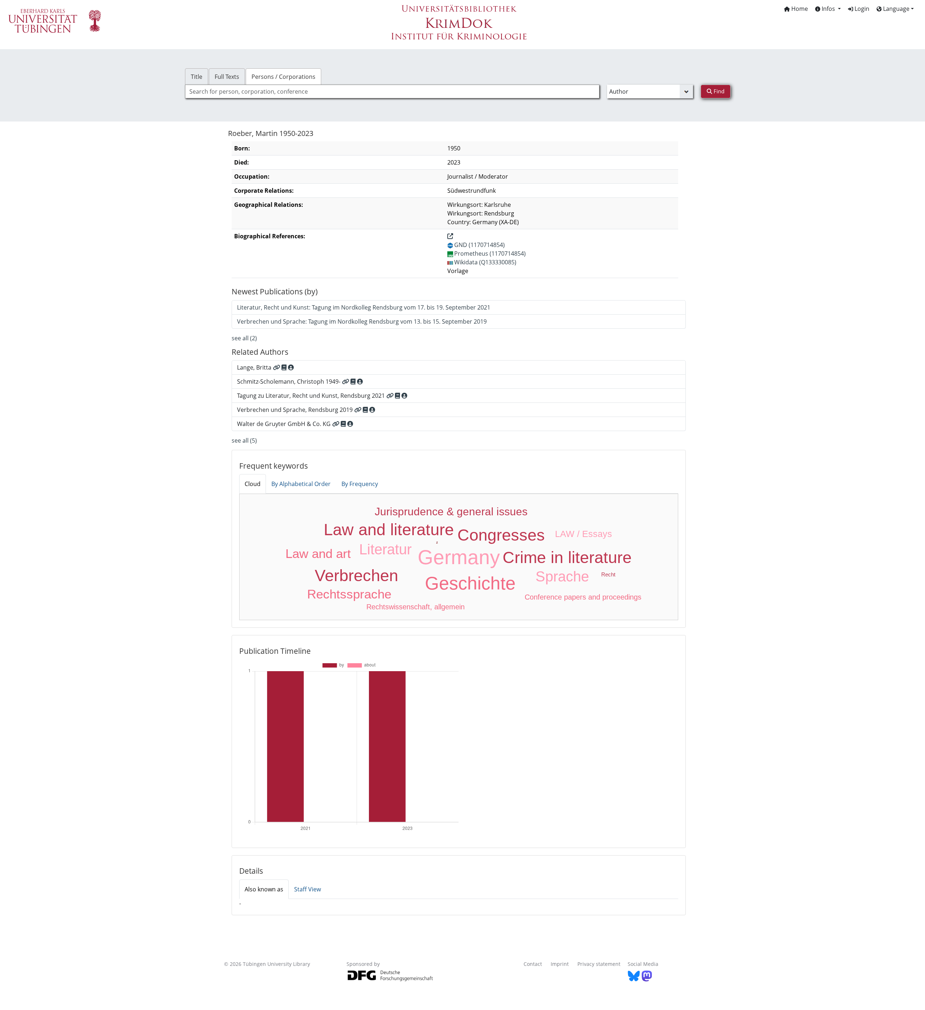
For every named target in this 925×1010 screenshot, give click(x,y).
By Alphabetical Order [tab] (301, 484)
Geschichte (470, 583)
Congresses (501, 535)
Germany (459, 557)
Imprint (560, 963)
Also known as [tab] (264, 889)
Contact (533, 963)
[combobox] (392, 91)
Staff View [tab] (307, 889)
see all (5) (244, 440)
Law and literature (389, 529)
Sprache (562, 576)
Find (718, 91)
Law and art (318, 553)
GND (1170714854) (479, 245)
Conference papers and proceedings (583, 597)
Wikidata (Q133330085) (485, 262)
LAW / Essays (583, 534)
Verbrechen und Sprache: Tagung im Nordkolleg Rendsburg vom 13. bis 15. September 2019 (362, 321)
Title (196, 77)
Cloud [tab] (253, 484)
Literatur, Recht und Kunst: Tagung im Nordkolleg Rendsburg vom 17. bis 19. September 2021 (363, 307)
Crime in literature (567, 557)
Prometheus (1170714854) (490, 253)
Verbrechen (356, 575)
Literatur (385, 549)
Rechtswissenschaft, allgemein (415, 607)
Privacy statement (598, 963)
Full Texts (227, 77)
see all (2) (244, 338)
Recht (608, 574)
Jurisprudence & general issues (451, 511)
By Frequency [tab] (359, 484)
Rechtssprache (349, 594)
